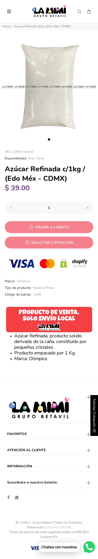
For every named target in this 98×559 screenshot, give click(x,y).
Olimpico (23, 281)
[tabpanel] (49, 87)
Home (6, 26)
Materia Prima (43, 288)
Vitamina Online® (58, 527)
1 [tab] (49, 139)
